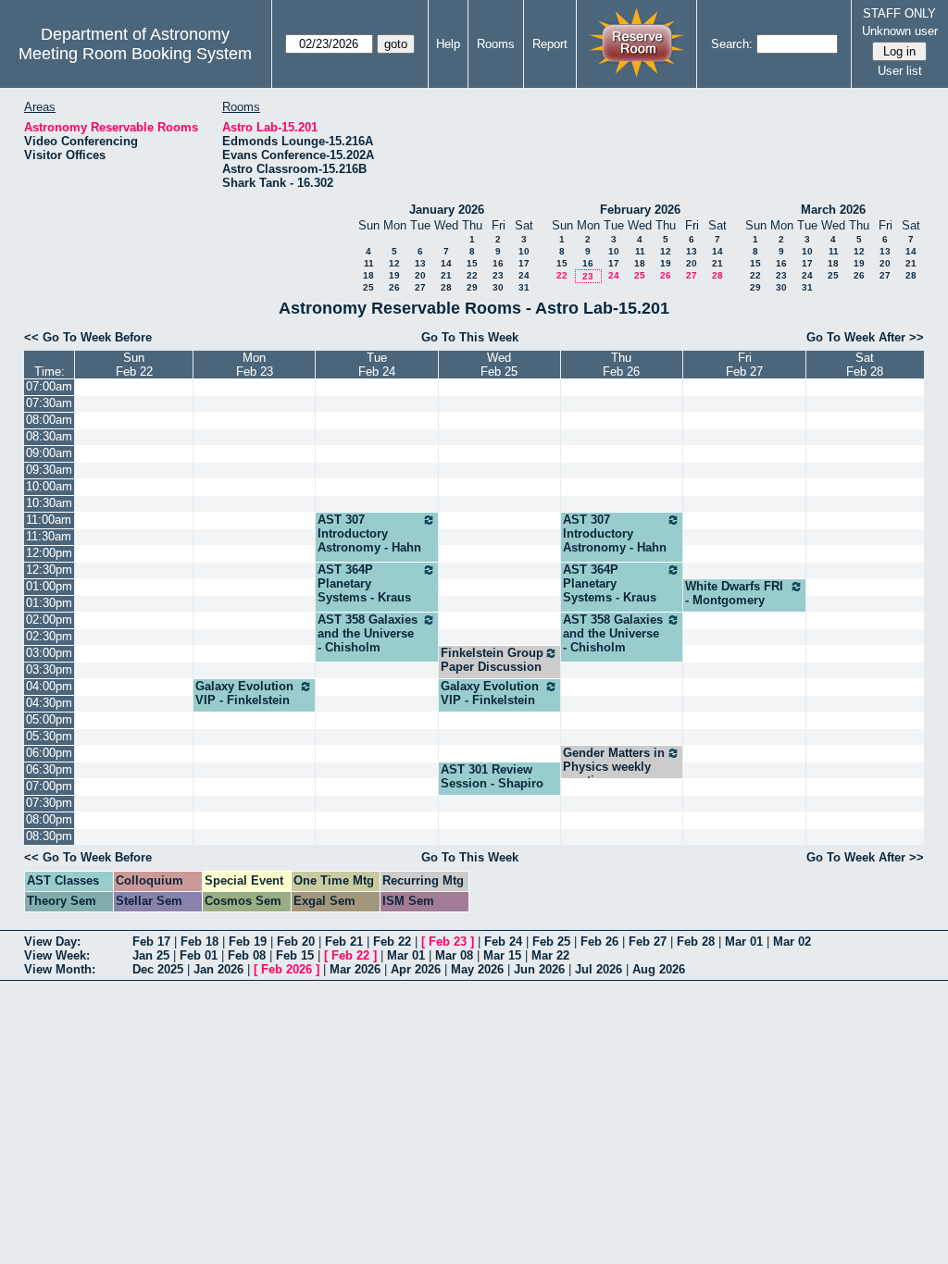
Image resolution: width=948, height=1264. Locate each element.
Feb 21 (344, 941)
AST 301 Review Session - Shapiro (492, 776)
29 (472, 287)
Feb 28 (696, 941)
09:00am (49, 453)
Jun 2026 (539, 969)
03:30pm (49, 669)
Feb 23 (448, 941)
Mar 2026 (355, 969)
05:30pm (49, 736)
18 (368, 275)
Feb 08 (247, 955)
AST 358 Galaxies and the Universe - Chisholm (368, 633)
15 (472, 263)
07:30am (49, 403)
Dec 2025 (157, 969)
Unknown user (900, 31)
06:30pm (49, 769)
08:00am (49, 420)
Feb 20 (296, 941)
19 (394, 275)
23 (498, 275)
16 (498, 263)
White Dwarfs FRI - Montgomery (734, 593)
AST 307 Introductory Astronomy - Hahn (369, 533)
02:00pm (49, 619)
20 (420, 275)
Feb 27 (648, 941)
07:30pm (49, 803)
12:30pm (49, 569)
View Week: (57, 955)
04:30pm (49, 703)
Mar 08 (454, 955)
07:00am (49, 386)
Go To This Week (469, 337)
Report (550, 44)
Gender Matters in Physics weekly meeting (614, 766)
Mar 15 (502, 955)
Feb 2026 (286, 969)
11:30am (48, 536)
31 (524, 287)
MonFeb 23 (254, 364)
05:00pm (49, 719)
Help (448, 44)
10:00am (49, 486)
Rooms (496, 44)
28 (446, 287)
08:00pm (49, 819)
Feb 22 (392, 941)
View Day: (52, 941)
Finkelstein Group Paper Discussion (492, 660)
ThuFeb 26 (621, 364)
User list (900, 71)
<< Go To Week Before (88, 337)
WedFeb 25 (499, 364)
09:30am (49, 470)
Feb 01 (199, 955)
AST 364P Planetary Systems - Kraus (364, 583)
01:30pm (49, 603)
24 (524, 275)
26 (394, 287)
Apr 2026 (416, 969)
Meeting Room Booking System (135, 53)
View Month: (59, 969)
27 (420, 287)
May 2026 (477, 969)
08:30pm (49, 836)
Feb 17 (151, 941)
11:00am (48, 520)
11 (369, 263)
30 (498, 287)
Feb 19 (248, 941)
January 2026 (446, 210)
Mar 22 (550, 955)
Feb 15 (295, 955)
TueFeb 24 (376, 364)
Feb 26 (599, 941)
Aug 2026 (658, 969)
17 (524, 263)
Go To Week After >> (865, 337)
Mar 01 (744, 941)
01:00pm (49, 586)
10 (524, 251)
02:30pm (49, 636)
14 (446, 263)
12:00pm (49, 553)
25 (368, 287)
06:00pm (49, 753)
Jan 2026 (218, 969)
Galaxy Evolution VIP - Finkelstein (244, 693)
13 (420, 263)
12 (394, 263)
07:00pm (49, 786)
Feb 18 (199, 941)
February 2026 (640, 210)
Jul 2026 (598, 969)
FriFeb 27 (744, 364)
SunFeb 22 (134, 364)
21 (446, 275)
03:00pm (49, 653)
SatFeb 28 (864, 364)
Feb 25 (551, 941)
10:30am (49, 503)
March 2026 (833, 210)
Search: (732, 44)
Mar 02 (792, 941)
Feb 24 (503, 941)
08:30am (49, 436)
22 (472, 275)
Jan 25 (150, 955)
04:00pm (49, 686)
